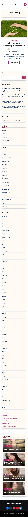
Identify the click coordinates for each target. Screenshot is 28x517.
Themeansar (14, 515)
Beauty (4, 226)
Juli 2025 (4, 165)
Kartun (4, 334)
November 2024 (6, 192)
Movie (3, 351)
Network (4, 355)
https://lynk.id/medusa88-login (10, 418)
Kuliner (4, 344)
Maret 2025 (5, 178)
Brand (3, 247)
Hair (3, 310)
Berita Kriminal (6, 237)
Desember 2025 (6, 147)
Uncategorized (6, 400)
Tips (3, 393)
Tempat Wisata (6, 390)
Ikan (3, 324)
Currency (4, 275)
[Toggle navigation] (2, 4)
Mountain (4, 348)
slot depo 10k (5, 423)
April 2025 (4, 175)
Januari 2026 (5, 144)
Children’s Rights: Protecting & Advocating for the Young (14, 45)
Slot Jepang (5, 379)
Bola (3, 240)
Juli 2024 (4, 206)
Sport (3, 383)
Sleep (3, 376)
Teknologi (4, 386)
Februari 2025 (5, 182)
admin (11, 49)
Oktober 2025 (5, 154)
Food (3, 303)
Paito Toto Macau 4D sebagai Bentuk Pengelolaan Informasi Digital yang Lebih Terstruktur (12, 90)
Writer (3, 407)
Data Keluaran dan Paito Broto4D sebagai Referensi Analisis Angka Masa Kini (12, 102)
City (3, 268)
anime (3, 223)
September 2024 (6, 199)
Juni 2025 (4, 168)
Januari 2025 (5, 185)
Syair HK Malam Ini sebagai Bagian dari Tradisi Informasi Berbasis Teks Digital (13, 107)
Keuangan (4, 341)
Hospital (4, 320)
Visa (3, 403)
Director (4, 282)
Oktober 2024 (5, 196)
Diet (3, 278)
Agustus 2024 (5, 203)
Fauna (3, 289)
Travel (3, 396)
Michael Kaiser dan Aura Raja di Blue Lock (12, 111)
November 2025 (6, 151)
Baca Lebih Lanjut (14, 62)
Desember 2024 (6, 189)
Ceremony (4, 258)
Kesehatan (5, 337)
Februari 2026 (5, 140)
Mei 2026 (4, 137)
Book (3, 244)
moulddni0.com (13, 5)
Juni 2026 (4, 133)
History (4, 317)
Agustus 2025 (5, 161)
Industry (4, 327)
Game (3, 306)
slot (3, 412)
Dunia (3, 285)
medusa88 (4, 421)
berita (3, 233)
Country (4, 272)
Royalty (4, 369)
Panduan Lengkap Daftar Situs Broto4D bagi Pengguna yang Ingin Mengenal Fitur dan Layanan (13, 96)
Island (3, 331)
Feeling (4, 292)
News (3, 358)
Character (4, 261)
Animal (4, 219)
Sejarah (4, 372)
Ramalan (4, 365)
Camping (4, 251)
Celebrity (4, 254)
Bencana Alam (6, 230)
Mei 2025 (4, 171)
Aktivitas (4, 216)
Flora (3, 299)
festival (4, 296)
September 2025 (6, 158)
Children (14, 40)
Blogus (21, 513)
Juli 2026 (4, 130)
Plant (3, 362)
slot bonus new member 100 (9, 426)
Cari (3, 73)
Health (4, 313)
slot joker (4, 415)
